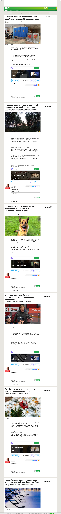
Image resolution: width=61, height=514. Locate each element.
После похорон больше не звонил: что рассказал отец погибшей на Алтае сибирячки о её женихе (19, 264)
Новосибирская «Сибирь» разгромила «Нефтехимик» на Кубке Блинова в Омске (19, 358)
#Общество (6, 22)
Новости (6, 10)
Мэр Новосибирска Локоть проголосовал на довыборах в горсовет (18, 74)
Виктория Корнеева (47, 18)
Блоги (20, 10)
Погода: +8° (45, 8)
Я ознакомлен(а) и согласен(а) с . (18, 97)
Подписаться (37, 67)
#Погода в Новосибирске (8, 396)
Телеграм (37, 80)
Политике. (49, 513)
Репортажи (10, 10)
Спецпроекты (16, 10)
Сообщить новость (15, 80)
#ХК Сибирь (6, 487)
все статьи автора (13, 187)
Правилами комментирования (21, 97)
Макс (33, 80)
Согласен (52, 513)
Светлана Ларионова (47, 106)
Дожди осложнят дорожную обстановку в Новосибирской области (18, 449)
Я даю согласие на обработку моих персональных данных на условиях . (21, 96)
